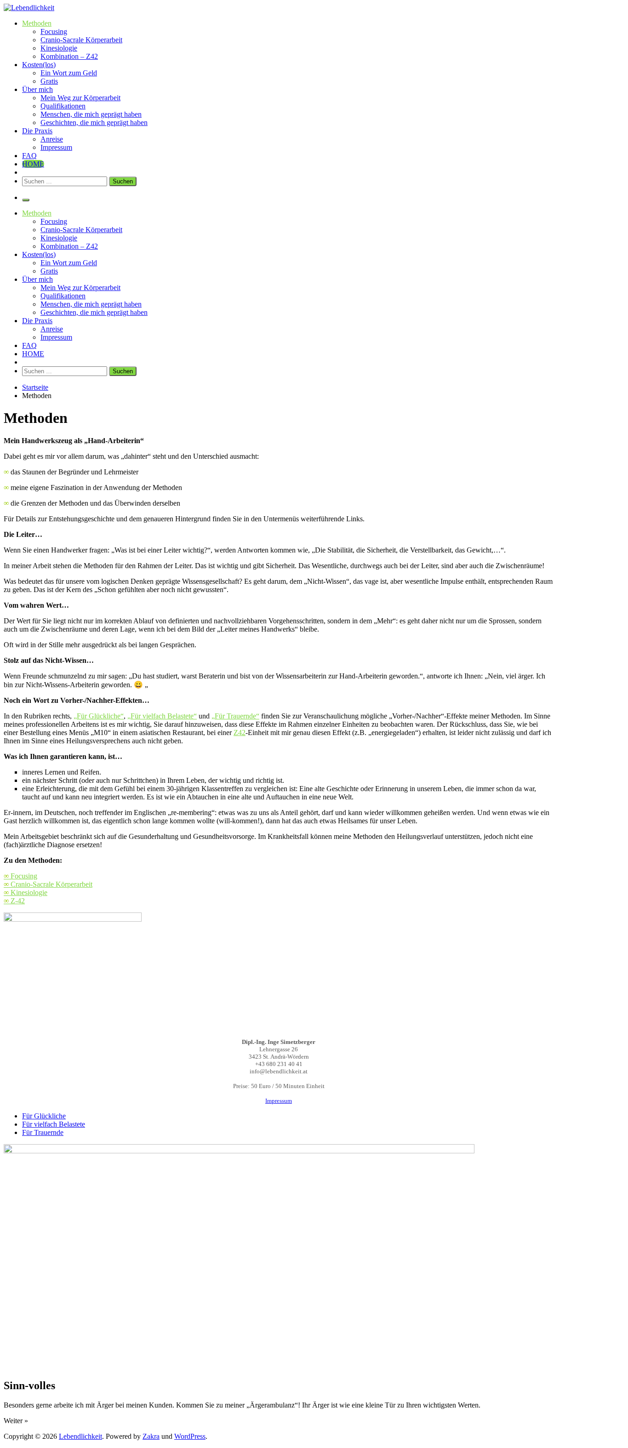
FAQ (29, 156)
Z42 (239, 732)
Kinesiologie (58, 48)
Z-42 (14, 901)
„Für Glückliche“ (99, 716)
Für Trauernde (42, 1132)
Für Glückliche (44, 1116)
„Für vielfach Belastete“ (162, 716)
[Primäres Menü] (25, 200)
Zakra (151, 1436)
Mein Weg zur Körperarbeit (80, 98)
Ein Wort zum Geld (68, 73)
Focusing (53, 31)
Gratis (49, 81)
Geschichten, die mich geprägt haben (94, 122)
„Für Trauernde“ (235, 716)
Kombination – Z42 (69, 56)
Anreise (51, 139)
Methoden (36, 23)
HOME (33, 164)
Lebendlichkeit (80, 1436)
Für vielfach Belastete (53, 1124)
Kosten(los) (39, 64)
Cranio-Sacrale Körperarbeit (81, 40)
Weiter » (16, 1421)
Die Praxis (37, 131)
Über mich (37, 89)
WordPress (190, 1436)
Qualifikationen (63, 106)
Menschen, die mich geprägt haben (91, 114)
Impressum (56, 147)
